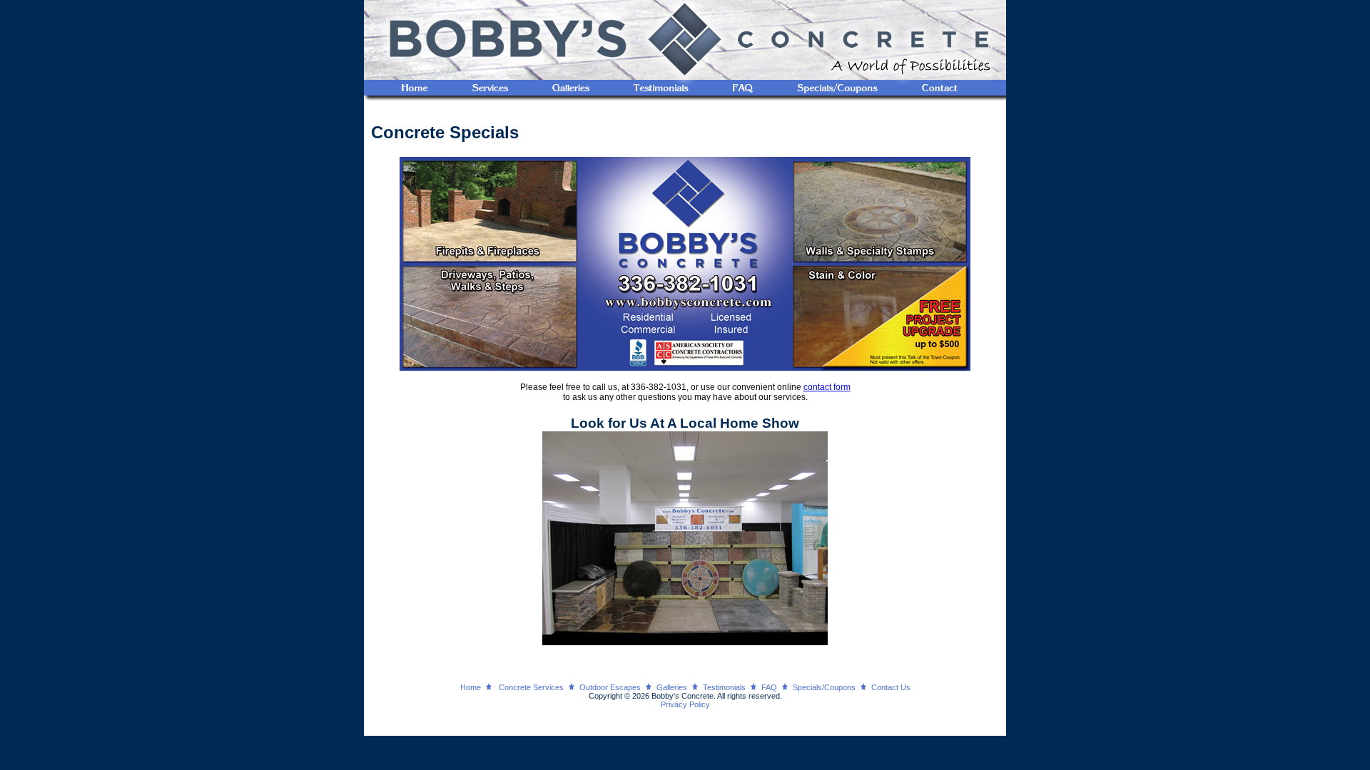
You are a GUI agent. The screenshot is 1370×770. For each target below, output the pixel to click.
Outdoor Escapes (610, 687)
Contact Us (890, 687)
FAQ (769, 687)
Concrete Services (531, 687)
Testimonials (724, 687)
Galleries (671, 687)
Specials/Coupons (824, 687)
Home (470, 687)
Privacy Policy (685, 704)
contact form (827, 387)
